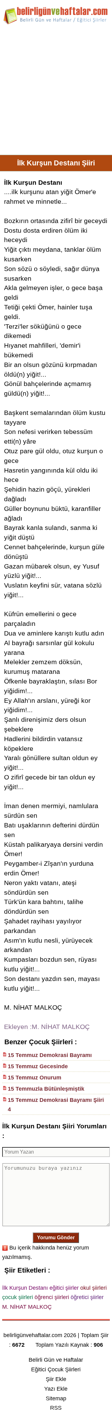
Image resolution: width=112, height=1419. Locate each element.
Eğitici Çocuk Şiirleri (56, 1369)
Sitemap (56, 1398)
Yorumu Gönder (56, 1237)
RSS (56, 1408)
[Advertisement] (56, 92)
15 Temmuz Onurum (34, 1077)
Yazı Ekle (56, 1389)
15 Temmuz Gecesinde (38, 1066)
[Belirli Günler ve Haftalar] (56, 23)
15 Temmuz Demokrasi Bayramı (50, 1055)
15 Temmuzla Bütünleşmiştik (46, 1089)
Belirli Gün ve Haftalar (56, 1360)
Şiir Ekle (56, 1379)
